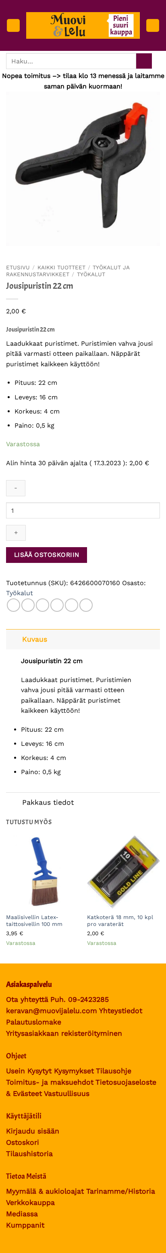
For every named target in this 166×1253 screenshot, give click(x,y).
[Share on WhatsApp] (13, 605)
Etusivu (18, 267)
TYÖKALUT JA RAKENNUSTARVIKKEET (67, 270)
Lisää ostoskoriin (46, 554)
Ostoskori (22, 1142)
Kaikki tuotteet (61, 267)
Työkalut (91, 274)
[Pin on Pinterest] (71, 605)
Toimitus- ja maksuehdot (49, 1082)
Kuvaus (34, 639)
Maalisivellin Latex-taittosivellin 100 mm (34, 921)
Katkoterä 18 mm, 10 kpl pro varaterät (120, 921)
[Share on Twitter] (42, 605)
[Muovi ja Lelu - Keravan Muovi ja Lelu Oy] (83, 25)
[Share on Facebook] (28, 605)
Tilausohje (113, 1071)
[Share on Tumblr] (86, 605)
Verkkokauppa (30, 1202)
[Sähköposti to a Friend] (57, 605)
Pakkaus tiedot (48, 802)
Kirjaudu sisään (32, 1131)
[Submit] (144, 61)
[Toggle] (14, 639)
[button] (13, 25)
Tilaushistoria (29, 1154)
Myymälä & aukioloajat (45, 1191)
